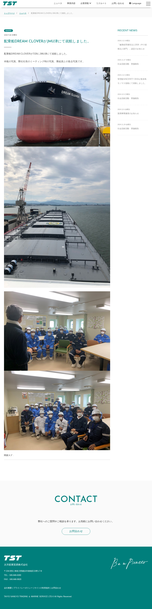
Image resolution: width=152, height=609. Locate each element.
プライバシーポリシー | (23, 588)
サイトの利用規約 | (42, 588)
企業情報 (84, 3)
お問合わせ (76, 531)
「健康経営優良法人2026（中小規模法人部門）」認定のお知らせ (132, 45)
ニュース (58, 3)
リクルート (101, 3)
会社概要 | (8, 588)
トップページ (9, 13)
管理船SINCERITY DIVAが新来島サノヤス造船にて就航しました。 (132, 79)
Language (136, 3)
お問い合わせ (118, 3)
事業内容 (71, 3)
